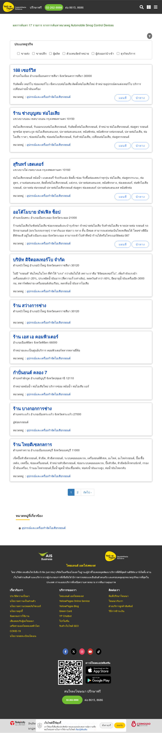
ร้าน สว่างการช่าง (29, 305)
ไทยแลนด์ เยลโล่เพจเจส (81, 565)
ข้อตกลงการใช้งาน (19, 616)
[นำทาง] (140, 97)
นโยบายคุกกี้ (16, 611)
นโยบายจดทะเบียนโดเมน (23, 635)
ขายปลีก (41, 53)
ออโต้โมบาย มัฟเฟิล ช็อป (36, 212)
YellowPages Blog (69, 606)
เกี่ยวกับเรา (16, 590)
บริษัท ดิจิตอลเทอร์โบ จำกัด (39, 259)
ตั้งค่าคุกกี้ (106, 725)
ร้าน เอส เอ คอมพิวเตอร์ (35, 336)
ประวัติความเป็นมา (20, 596)
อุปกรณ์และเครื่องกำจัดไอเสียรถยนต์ (49, 97)
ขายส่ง (25, 53)
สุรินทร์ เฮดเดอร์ (28, 164)
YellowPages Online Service (74, 600)
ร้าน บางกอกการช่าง (32, 408)
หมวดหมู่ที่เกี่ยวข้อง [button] (29, 515)
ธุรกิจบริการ (128, 53)
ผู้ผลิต (56, 53)
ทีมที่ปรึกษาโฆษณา (119, 596)
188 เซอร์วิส (24, 70)
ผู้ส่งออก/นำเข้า (105, 53)
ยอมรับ (120, 725)
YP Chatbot (65, 616)
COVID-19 (15, 631)
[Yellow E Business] (65, 651)
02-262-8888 (54, 7)
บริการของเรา (67, 590)
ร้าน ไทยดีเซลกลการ (32, 444)
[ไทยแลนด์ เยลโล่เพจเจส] (73, 651)
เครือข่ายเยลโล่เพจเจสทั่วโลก (25, 625)
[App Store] (119, 670)
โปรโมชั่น (64, 620)
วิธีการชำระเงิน (116, 611)
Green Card (65, 611)
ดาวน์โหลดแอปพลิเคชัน (98, 663)
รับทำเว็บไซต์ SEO (69, 625)
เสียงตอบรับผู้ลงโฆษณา (22, 620)
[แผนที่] (123, 97)
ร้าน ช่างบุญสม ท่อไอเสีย (36, 113)
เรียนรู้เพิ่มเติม (81, 729)
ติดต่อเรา (114, 590)
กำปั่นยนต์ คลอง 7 (30, 372)
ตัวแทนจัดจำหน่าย (78, 53)
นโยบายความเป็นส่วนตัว (23, 600)
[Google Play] (119, 680)
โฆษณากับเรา (116, 600)
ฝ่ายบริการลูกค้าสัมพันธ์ (121, 606)
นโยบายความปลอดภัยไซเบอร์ (25, 606)
